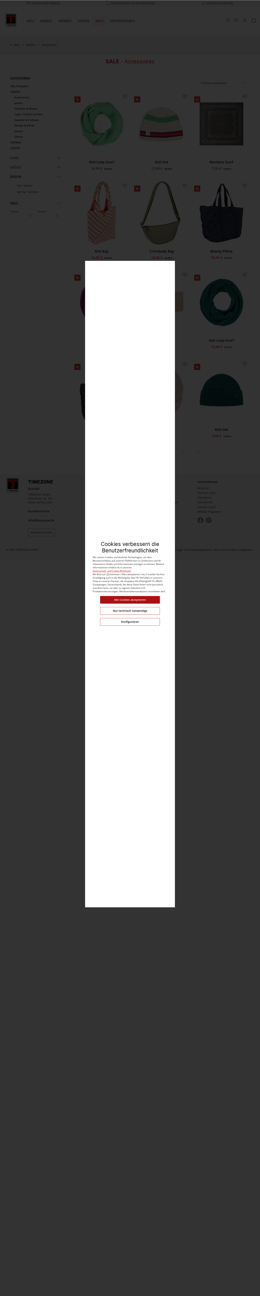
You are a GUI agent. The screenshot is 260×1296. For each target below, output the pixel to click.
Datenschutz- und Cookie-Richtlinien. (112, 571)
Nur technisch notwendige (130, 611)
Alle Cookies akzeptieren (130, 600)
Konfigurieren (130, 622)
